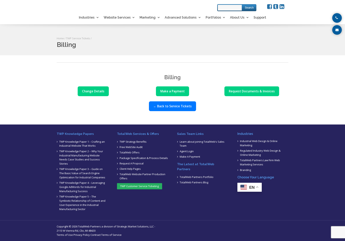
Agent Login (187, 151)
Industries (86, 17)
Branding (245, 170)
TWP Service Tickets (78, 38)
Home (60, 38)
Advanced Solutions (180, 17)
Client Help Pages (130, 169)
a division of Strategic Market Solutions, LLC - (128, 226)
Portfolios (213, 17)
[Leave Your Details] (337, 30)
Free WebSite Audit (131, 147)
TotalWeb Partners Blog (194, 182)
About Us (237, 17)
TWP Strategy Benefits (133, 141)
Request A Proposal (132, 163)
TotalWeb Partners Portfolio (196, 177)
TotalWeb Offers (130, 152)
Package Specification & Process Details (144, 158)
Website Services (117, 17)
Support (260, 17)
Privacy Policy (81, 235)
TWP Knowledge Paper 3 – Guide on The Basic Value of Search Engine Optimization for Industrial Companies (82, 173)
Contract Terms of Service (106, 235)
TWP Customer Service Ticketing (139, 186)
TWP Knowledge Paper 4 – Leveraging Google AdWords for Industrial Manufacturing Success (82, 187)
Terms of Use (65, 235)
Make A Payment (190, 156)
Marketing (148, 17)
